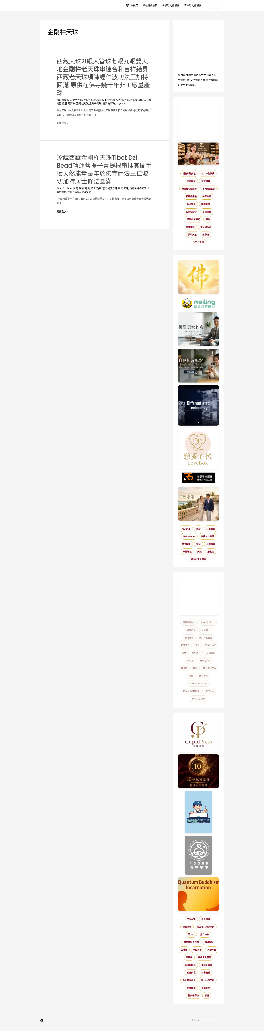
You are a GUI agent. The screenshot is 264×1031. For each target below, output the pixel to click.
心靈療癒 (210, 528)
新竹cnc (210, 691)
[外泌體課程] (198, 154)
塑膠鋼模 (191, 972)
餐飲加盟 (205, 181)
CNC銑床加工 (207, 622)
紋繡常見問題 (204, 957)
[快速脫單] (198, 504)
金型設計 (196, 653)
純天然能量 (114, 188)
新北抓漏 (210, 653)
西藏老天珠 (82, 103)
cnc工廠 (190, 660)
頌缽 (208, 219)
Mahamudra (189, 536)
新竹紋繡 (211, 79)
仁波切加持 (111, 99)
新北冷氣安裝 (205, 637)
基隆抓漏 (190, 227)
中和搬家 (191, 181)
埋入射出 (186, 528)
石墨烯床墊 (191, 196)
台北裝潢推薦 (189, 980)
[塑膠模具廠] (198, 405)
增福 (81, 188)
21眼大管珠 (63, 99)
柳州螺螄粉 (193, 995)
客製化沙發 (191, 211)
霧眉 (190, 75)
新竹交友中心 (198, 698)
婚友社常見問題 (198, 559)
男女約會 (204, 934)
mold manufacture (198, 683)
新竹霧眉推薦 (198, 79)
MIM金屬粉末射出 (191, 691)
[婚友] (198, 448)
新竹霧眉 (183, 75)
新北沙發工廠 (207, 980)
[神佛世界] (198, 277)
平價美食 (205, 988)
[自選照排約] (198, 366)
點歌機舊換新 (150, 5)
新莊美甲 (197, 949)
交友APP (191, 919)
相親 (191, 676)
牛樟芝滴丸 (206, 965)
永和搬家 (191, 204)
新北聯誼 (191, 988)
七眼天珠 (88, 99)
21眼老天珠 (76, 99)
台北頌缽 (191, 84)
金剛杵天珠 (95, 103)
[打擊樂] (198, 303)
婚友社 (210, 551)
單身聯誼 (186, 544)
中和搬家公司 (208, 189)
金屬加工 (205, 630)
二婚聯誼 (210, 544)
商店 (198, 528)
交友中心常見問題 (205, 927)
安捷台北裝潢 (207, 536)
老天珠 (124, 188)
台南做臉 (206, 211)
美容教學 (206, 196)
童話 (198, 544)
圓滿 (75, 188)
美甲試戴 (192, 234)
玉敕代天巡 (198, 242)
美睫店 (184, 668)
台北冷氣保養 (207, 173)
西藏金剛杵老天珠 (139, 188)
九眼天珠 (99, 99)
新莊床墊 (189, 637)
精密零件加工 (189, 622)
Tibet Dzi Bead (64, 188)
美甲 (195, 668)
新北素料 (203, 676)
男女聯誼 (205, 919)
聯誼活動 (187, 927)
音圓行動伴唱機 (192, 5)
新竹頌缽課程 (189, 173)
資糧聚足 (61, 191)
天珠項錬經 (136, 99)
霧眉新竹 (199, 75)
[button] (215, 5)
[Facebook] (41, 1020)
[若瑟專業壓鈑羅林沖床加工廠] (198, 477)
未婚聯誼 (187, 551)
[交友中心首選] (198, 735)
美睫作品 (211, 949)
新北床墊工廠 (209, 668)
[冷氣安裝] (198, 812)
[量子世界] (198, 894)
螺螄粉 (205, 234)
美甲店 (189, 957)
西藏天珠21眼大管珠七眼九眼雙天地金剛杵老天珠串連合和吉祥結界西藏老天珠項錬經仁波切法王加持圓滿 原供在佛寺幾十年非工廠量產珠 (103, 77)
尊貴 (87, 188)
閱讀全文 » (62, 123)
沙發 (197, 645)
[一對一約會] (198, 329)
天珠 (126, 99)
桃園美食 (205, 204)
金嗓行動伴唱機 (170, 5)
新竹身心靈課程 (189, 189)
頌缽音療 (209, 942)
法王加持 (96, 188)
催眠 (207, 995)
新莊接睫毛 (190, 965)
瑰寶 (104, 188)
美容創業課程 (193, 219)
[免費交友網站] (198, 771)
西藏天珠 (70, 103)
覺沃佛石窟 (205, 227)
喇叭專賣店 (132, 5)
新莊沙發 (185, 645)
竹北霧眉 (209, 75)
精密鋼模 (205, 972)
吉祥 (120, 99)
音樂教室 (191, 630)
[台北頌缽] (198, 855)
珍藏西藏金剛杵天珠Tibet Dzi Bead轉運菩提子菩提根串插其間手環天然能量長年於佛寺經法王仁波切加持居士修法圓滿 (104, 169)
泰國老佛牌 (205, 660)
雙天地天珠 (109, 103)
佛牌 (184, 653)
